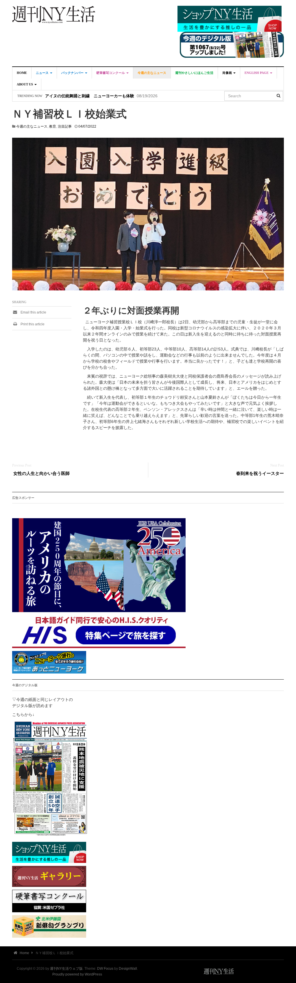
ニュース (42, 72)
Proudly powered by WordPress (77, 974)
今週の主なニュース (152, 72)
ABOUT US (25, 84)
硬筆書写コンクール (111, 72)
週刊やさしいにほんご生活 (194, 72)
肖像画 (227, 72)
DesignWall (128, 969)
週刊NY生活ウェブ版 (66, 969)
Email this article (33, 312)
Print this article (32, 324)
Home (22, 72)
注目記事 (65, 126)
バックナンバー (72, 72)
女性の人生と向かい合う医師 (41, 473)
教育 (52, 126)
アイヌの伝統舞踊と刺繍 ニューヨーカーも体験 (89, 96)
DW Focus (105, 969)
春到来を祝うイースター (260, 473)
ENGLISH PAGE (257, 72)
